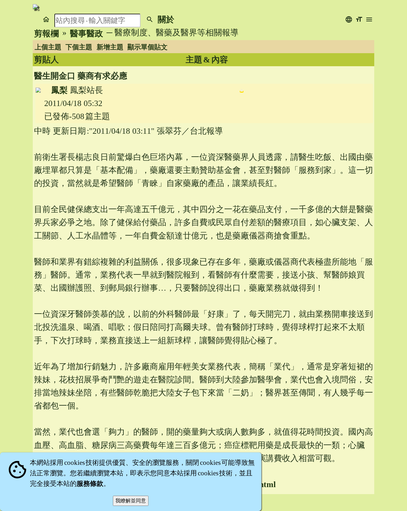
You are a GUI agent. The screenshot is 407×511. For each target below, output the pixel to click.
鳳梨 (59, 90)
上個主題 (48, 47)
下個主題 (79, 47)
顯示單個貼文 (148, 47)
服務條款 (90, 483)
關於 (166, 19)
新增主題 (110, 47)
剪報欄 (46, 33)
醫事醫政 (86, 33)
